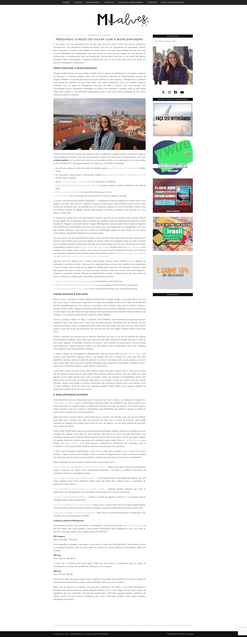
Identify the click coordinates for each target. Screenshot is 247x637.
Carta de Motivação (172, 2)
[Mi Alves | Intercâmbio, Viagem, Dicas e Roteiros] (123, 15)
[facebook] (175, 92)
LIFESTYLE (109, 2)
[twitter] (163, 92)
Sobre (66, 2)
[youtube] (182, 92)
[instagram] (169, 92)
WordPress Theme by (180, 634)
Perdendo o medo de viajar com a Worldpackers (99, 39)
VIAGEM (78, 2)
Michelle (92, 35)
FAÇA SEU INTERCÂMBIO (130, 2)
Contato (152, 2)
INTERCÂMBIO (93, 2)
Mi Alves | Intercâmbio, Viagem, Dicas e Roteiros (84, 634)
